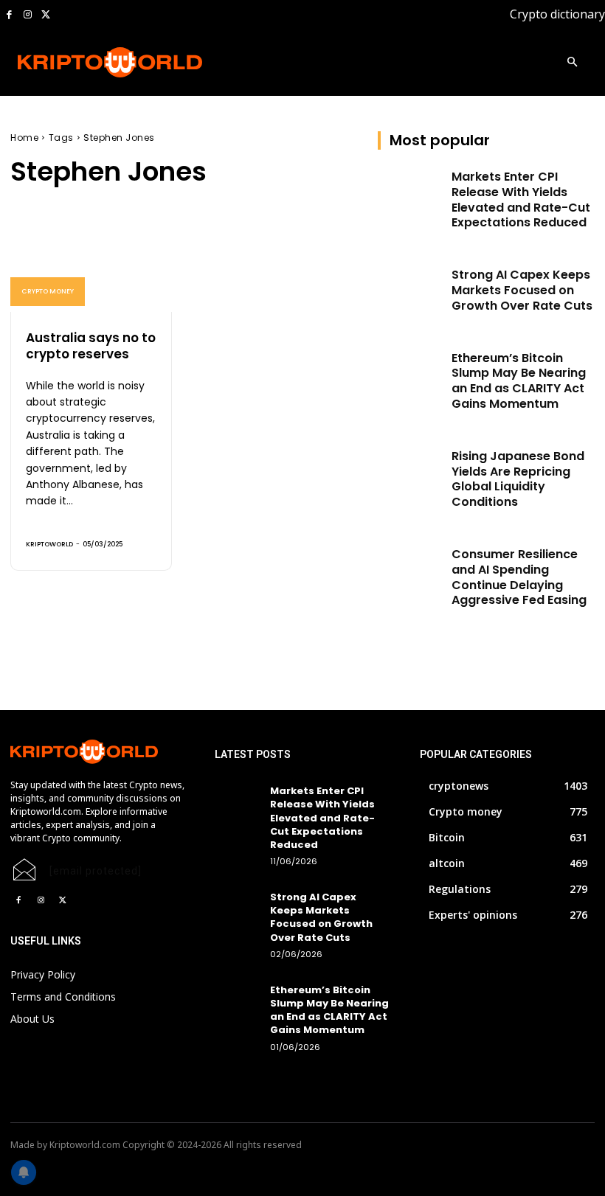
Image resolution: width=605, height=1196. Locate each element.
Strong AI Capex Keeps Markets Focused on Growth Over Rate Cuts (522, 290)
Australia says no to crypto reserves (91, 346)
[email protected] (95, 871)
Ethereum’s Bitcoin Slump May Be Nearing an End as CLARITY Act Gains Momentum (519, 381)
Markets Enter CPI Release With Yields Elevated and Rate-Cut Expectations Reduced (521, 199)
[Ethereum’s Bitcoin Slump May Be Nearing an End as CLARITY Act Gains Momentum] (410, 374)
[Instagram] (27, 15)
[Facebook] (9, 15)
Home (24, 137)
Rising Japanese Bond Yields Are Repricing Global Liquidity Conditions (518, 479)
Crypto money (47, 291)
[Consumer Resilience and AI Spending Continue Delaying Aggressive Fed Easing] (410, 570)
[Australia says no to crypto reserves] (91, 263)
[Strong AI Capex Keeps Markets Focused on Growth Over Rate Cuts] (410, 290)
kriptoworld (49, 544)
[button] (572, 63)
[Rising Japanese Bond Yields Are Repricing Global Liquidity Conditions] (410, 472)
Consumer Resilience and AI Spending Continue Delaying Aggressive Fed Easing (519, 577)
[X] (45, 15)
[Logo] (74, 62)
